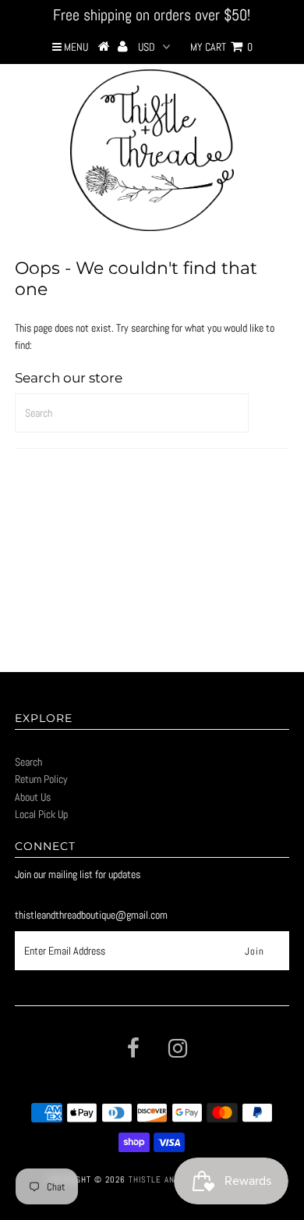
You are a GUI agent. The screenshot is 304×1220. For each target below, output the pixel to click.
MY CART (221, 47)
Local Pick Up (41, 814)
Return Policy (41, 779)
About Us (33, 797)
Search (28, 762)
